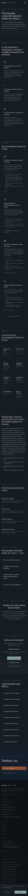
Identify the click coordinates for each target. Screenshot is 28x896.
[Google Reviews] (6, 851)
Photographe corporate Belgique (9, 862)
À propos (4, 831)
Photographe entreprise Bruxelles (9, 867)
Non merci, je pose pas (7, 892)
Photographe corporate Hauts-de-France (11, 864)
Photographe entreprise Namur (8, 871)
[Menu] (25, 2)
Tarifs (3, 826)
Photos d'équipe (5, 804)
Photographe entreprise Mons (8, 876)
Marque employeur (6, 811)
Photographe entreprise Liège (8, 869)
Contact (3, 833)
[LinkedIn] (3, 851)
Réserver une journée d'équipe (8, 807)
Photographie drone (6, 814)
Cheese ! (20, 892)
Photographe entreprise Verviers (9, 881)
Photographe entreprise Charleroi (9, 874)
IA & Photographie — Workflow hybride (10, 816)
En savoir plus (8, 887)
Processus (4, 829)
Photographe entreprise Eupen (8, 879)
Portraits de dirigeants (7, 802)
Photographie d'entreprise (7, 809)
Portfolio (4, 824)
